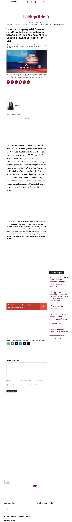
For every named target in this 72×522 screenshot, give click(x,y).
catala (15, 340)
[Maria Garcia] (10, 105)
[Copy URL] (24, 82)
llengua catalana (35, 340)
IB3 (26, 340)
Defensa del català (21, 340)
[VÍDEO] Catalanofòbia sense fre (58, 307)
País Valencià (42, 340)
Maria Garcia (18, 105)
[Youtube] (38, 486)
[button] (50, 2)
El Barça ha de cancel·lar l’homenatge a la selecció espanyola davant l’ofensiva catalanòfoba (58, 296)
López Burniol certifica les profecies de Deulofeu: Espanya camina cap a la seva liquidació (58, 282)
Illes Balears (29, 340)
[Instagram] (31, 2)
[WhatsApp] (43, 2)
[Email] (28, 82)
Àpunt (13, 340)
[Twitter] (39, 2)
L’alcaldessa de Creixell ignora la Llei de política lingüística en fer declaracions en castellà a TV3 (58, 319)
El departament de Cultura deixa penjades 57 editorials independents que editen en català (58, 333)
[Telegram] (35, 2)
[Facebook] (27, 2)
